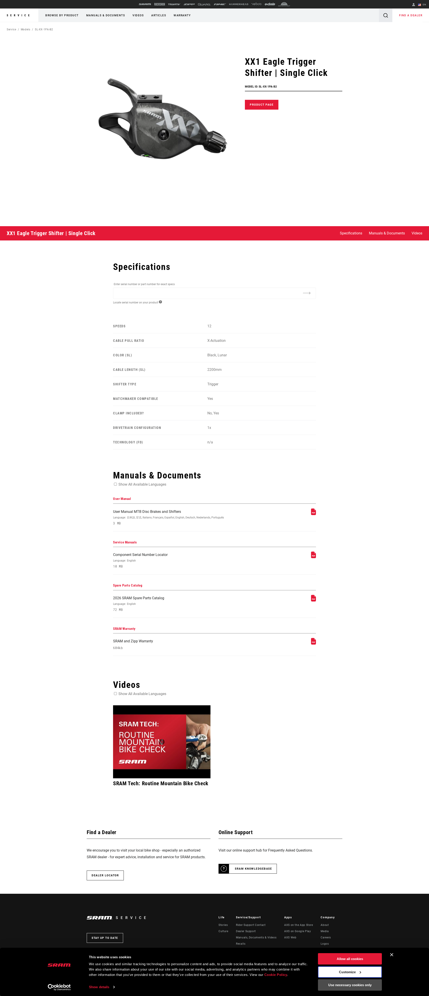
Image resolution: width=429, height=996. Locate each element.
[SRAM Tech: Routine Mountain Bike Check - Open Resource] (161, 741)
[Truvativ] (174, 4)
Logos (325, 943)
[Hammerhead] (238, 4)
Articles (158, 15)
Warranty (182, 15)
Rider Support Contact (250, 925)
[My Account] (413, 5)
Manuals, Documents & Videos (256, 937)
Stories (223, 925)
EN (424, 4)
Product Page (261, 104)
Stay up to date (105, 938)
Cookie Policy (275, 975)
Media (325, 931)
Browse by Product (62, 15)
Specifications (351, 233)
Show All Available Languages (142, 484)
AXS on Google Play (297, 931)
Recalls (240, 943)
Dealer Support (246, 931)
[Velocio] (256, 4)
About (325, 925)
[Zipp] (189, 4)
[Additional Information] (307, 293)
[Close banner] (391, 954)
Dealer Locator (105, 875)
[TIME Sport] (220, 4)
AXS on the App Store (298, 925)
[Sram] (145, 4)
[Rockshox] (159, 4)
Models (25, 29)
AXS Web (290, 937)
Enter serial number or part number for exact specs (144, 284)
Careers (326, 937)
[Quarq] (204, 4)
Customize (347, 972)
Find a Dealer (411, 15)
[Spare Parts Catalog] (313, 600)
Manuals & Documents (105, 15)
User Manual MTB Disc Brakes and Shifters (168, 517)
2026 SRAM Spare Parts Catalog (138, 604)
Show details (99, 987)
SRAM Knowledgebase (253, 868)
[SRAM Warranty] (313, 643)
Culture (223, 931)
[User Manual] (313, 514)
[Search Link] (385, 15)
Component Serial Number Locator (140, 560)
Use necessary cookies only (350, 985)
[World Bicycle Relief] (284, 4)
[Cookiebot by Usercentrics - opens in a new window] (59, 987)
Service (19, 15)
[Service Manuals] (313, 557)
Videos (138, 15)
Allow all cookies (350, 959)
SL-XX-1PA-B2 (44, 29)
